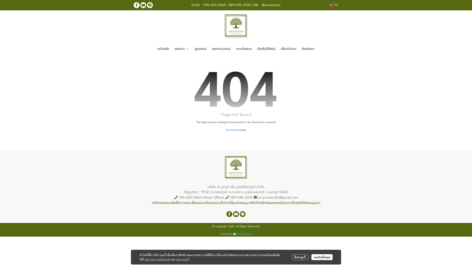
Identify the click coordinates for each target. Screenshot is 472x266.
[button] (333, 5)
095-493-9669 (214, 5)
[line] (150, 5)
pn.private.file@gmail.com (278, 197)
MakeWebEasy (244, 234)
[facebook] (137, 5)
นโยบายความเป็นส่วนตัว (157, 259)
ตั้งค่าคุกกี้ (300, 257)
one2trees (273, 5)
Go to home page (236, 129)
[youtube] (143, 5)
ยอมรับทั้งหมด (322, 257)
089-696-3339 (239, 5)
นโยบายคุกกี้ (182, 259)
